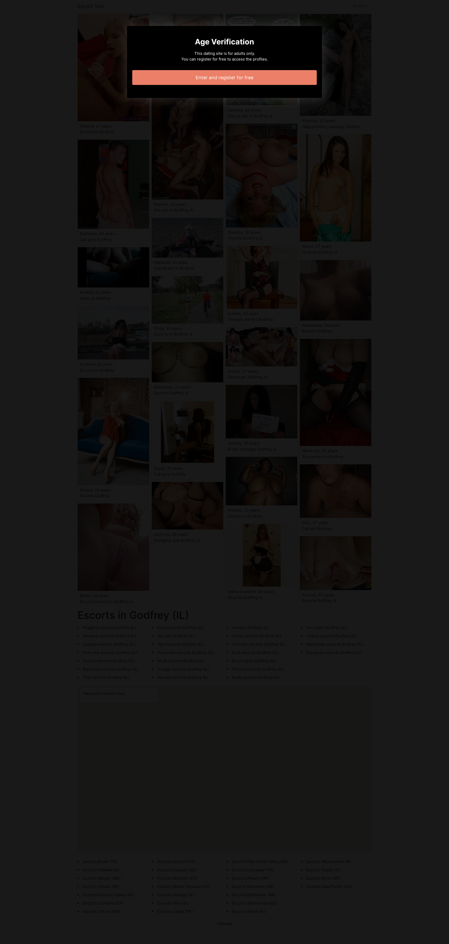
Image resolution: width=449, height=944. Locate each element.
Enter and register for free (224, 77)
